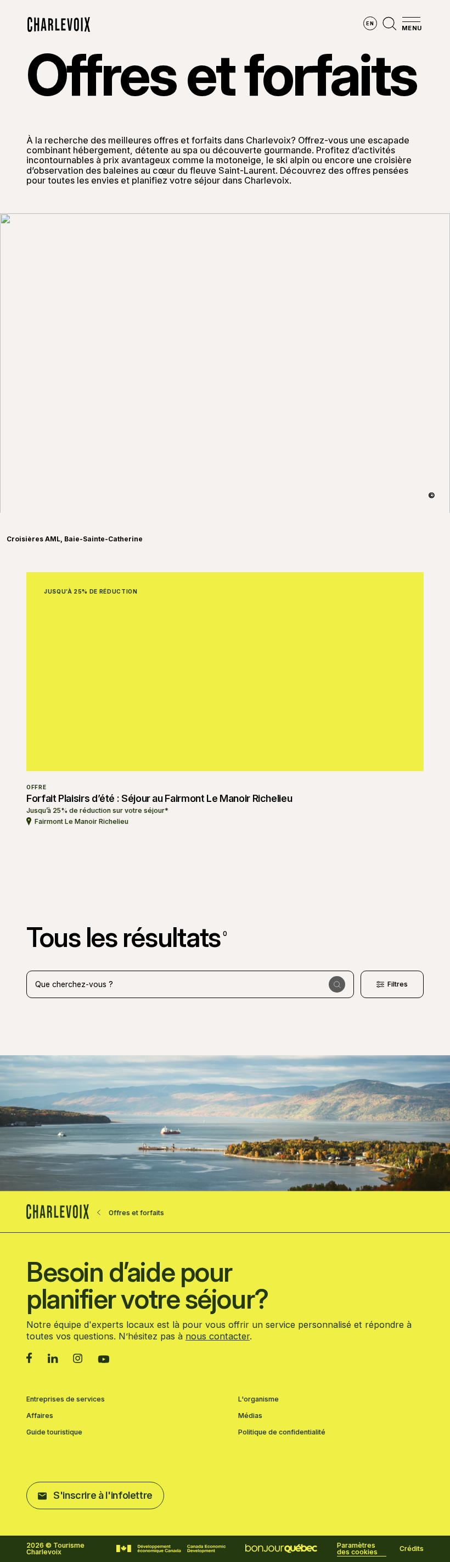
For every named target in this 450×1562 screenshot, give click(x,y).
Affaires (39, 1416)
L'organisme (258, 1399)
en (370, 23)
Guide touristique (54, 1432)
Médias (250, 1416)
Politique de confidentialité (281, 1432)
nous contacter (217, 1336)
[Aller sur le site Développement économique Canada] (171, 1548)
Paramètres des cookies (357, 1548)
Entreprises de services (65, 1399)
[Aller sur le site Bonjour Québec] (281, 1548)
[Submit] (337, 984)
